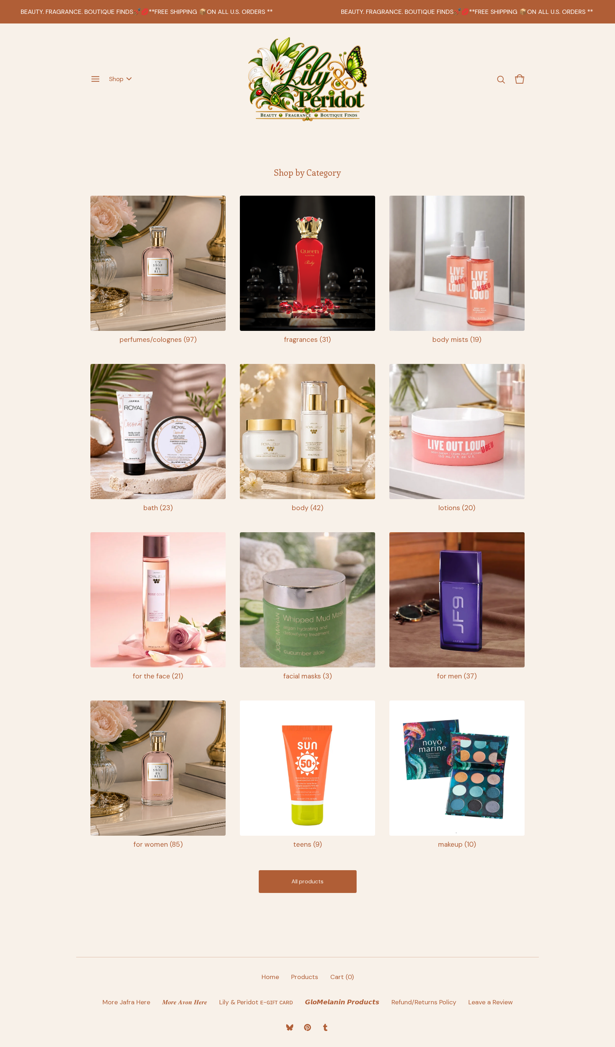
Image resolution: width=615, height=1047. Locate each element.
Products (304, 977)
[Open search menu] (501, 79)
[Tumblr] (325, 1027)
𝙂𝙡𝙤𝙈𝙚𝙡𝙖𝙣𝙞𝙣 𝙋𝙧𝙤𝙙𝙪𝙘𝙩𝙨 (342, 1002)
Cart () (342, 977)
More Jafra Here (126, 1002)
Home (270, 977)
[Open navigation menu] (95, 79)
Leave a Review (490, 1002)
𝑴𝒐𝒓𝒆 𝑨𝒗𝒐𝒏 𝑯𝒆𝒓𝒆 (184, 1002)
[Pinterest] (307, 1027)
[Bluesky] (289, 1027)
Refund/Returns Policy (423, 1002)
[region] (307, 11)
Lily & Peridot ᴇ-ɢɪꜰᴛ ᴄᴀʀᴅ (256, 1002)
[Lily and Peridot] (307, 79)
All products (307, 881)
